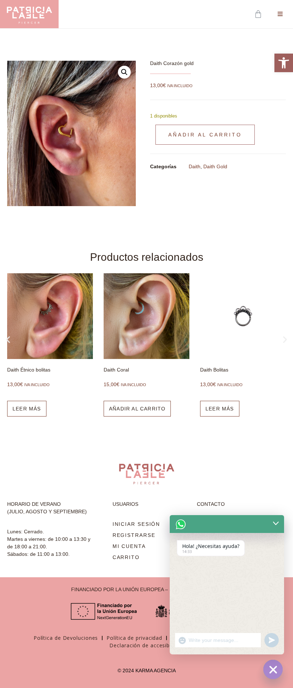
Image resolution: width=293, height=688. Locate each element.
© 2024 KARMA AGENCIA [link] (147, 670)
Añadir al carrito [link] (41, 409)
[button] (124, 72)
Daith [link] (194, 166)
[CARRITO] (258, 14)
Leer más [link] (123, 409)
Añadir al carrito (205, 135)
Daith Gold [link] (215, 166)
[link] (283, 63)
